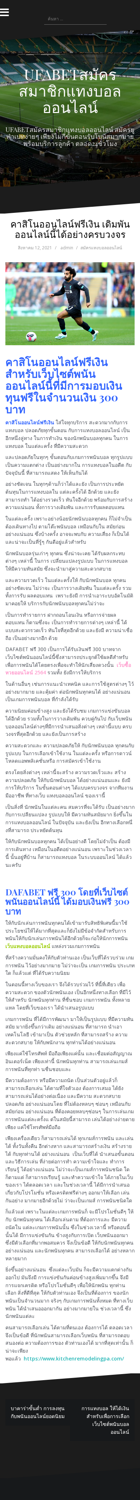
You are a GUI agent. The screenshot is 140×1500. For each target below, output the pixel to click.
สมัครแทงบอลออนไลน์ (101, 248)
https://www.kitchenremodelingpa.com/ (74, 1358)
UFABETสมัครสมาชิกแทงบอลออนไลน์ (70, 90)
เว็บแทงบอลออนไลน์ (27, 946)
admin (66, 248)
